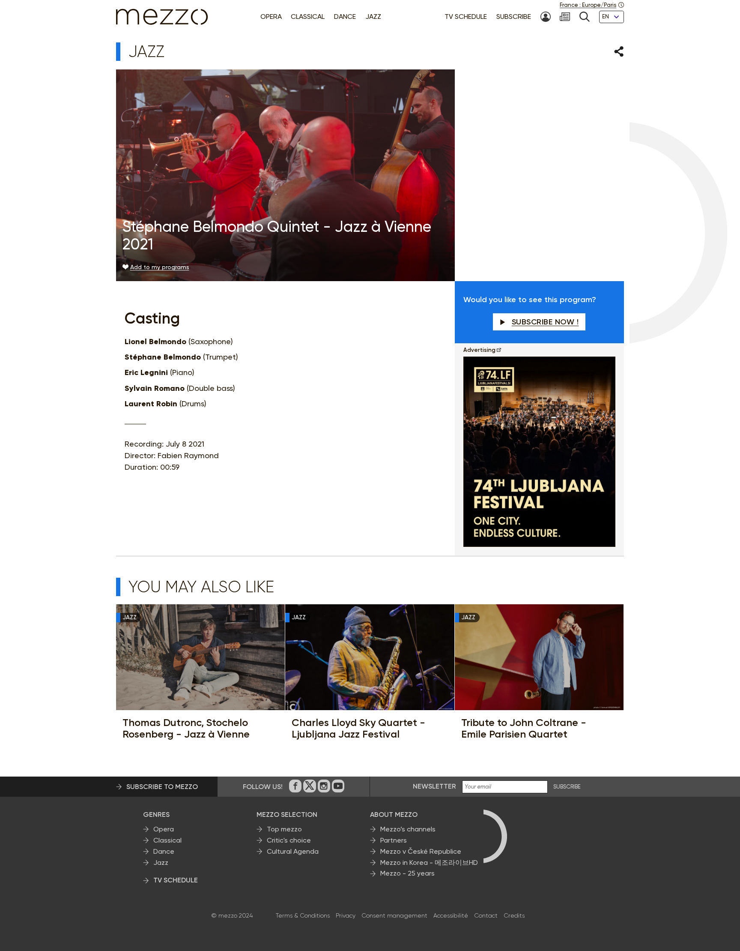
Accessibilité (450, 915)
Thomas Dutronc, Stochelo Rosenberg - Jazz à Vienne (186, 728)
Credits (514, 915)
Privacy (345, 915)
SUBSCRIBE (567, 787)
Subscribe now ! (545, 322)
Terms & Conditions (303, 915)
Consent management (394, 915)
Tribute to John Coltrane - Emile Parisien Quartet (523, 728)
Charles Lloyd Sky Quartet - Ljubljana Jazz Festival (358, 728)
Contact (486, 915)
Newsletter (434, 786)
